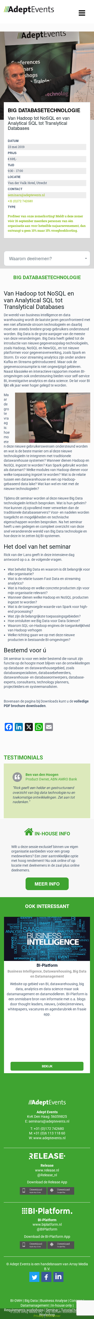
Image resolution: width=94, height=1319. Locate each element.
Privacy (39, 1315)
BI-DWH (16, 1301)
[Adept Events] (29, 10)
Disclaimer (53, 1315)
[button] (34, 1277)
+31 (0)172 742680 (20, 201)
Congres (75, 1301)
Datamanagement (35, 1305)
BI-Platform (47, 965)
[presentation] (13, 76)
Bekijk (47, 1066)
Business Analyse (53, 1301)
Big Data (31, 1301)
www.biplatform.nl (47, 1224)
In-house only (61, 1305)
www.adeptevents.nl (49, 1138)
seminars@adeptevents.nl (26, 195)
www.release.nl (47, 1170)
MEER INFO (47, 884)
